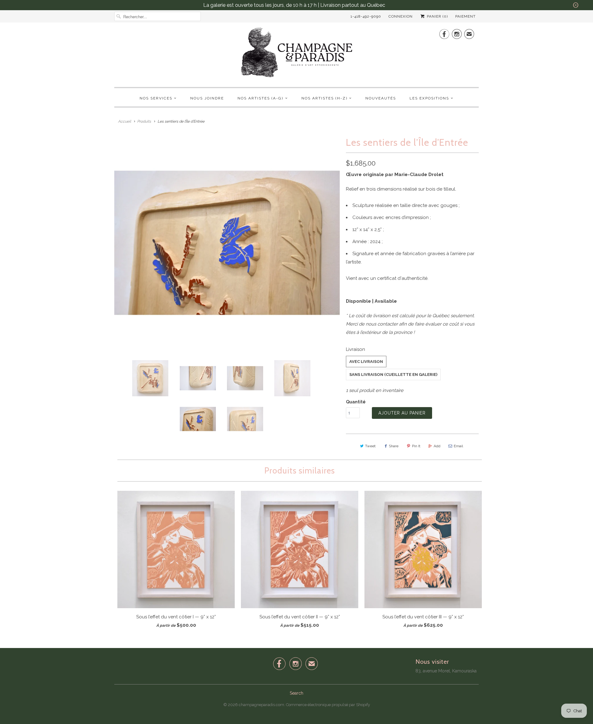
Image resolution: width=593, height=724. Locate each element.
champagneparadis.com (261, 704)
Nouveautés (380, 98)
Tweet (370, 446)
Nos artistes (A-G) (260, 98)
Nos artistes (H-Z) (324, 98)
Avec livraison (366, 361)
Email (458, 446)
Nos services (156, 98)
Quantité (356, 401)
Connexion (401, 16)
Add (437, 446)
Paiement (465, 16)
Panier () (437, 16)
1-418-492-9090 (366, 16)
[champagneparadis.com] (296, 54)
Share (393, 446)
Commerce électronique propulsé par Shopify (328, 704)
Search (296, 693)
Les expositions (429, 98)
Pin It (416, 446)
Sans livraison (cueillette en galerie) (393, 374)
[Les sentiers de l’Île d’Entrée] (227, 243)
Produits (144, 121)
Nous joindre (207, 98)
